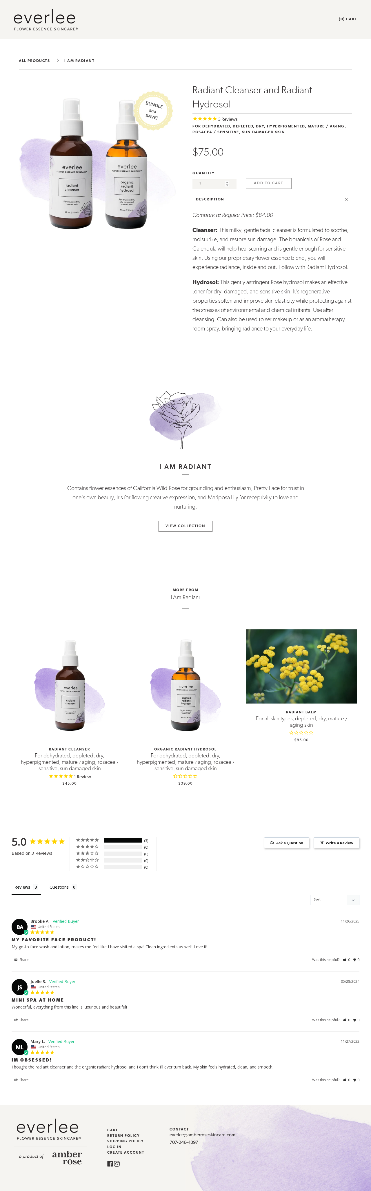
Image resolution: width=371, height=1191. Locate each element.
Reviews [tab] (22, 887)
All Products (34, 61)
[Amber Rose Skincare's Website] (50, 1163)
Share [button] (24, 959)
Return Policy (123, 1136)
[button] (346, 959)
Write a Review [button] (339, 842)
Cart (112, 1130)
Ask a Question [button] (289, 842)
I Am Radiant (79, 61)
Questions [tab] (59, 887)
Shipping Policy (125, 1141)
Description (210, 199)
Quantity (203, 173)
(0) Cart (348, 19)
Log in (114, 1147)
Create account (125, 1153)
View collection (185, 526)
